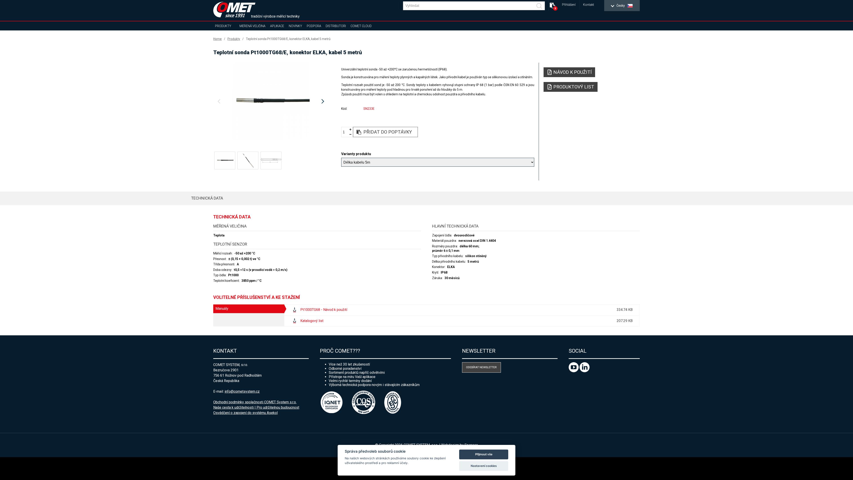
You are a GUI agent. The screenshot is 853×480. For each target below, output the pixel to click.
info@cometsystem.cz (242, 391)
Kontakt (588, 5)
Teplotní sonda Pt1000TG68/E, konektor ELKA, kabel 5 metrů (288, 39)
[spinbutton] (345, 132)
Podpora (314, 26)
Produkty (223, 26)
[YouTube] (574, 371)
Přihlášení (569, 5)
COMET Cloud (361, 26)
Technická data (207, 198)
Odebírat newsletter (481, 367)
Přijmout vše (483, 454)
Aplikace (277, 26)
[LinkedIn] (585, 371)
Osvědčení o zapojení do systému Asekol (245, 413)
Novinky (295, 26)
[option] (270, 101)
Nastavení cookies (484, 466)
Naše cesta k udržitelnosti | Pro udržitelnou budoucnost (256, 407)
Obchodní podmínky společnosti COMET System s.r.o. (255, 402)
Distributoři (336, 26)
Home (217, 39)
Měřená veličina (252, 26)
